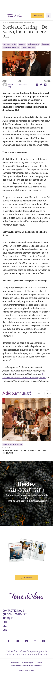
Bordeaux (22, 44)
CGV (4, 629)
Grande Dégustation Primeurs (12, 444)
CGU (4, 626)
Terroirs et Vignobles (28, 47)
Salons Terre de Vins (9, 44)
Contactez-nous (13, 610)
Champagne (45, 44)
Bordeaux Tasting (33, 44)
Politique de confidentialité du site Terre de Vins (26, 666)
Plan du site (14, 663)
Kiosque (7, 618)
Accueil (4, 22)
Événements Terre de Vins (11, 47)
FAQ (4, 622)
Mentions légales (27, 663)
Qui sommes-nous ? (14, 614)
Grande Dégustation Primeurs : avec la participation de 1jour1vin (25, 451)
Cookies (39, 663)
